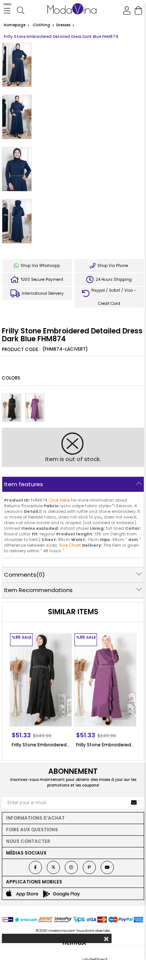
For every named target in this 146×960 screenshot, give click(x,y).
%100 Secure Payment (41, 279)
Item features (23, 484)
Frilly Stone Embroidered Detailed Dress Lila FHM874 (105, 744)
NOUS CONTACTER (28, 841)
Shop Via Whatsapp (39, 265)
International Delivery (42, 293)
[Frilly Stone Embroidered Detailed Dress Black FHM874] (12, 407)
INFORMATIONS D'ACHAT (35, 818)
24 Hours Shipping (113, 279)
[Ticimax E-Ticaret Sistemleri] (73, 943)
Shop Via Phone (112, 265)
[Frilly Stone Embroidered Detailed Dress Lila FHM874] (35, 407)
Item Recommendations (38, 590)
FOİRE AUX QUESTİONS (32, 829)
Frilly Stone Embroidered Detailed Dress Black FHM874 (41, 744)
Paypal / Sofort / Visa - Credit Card (113, 297)
